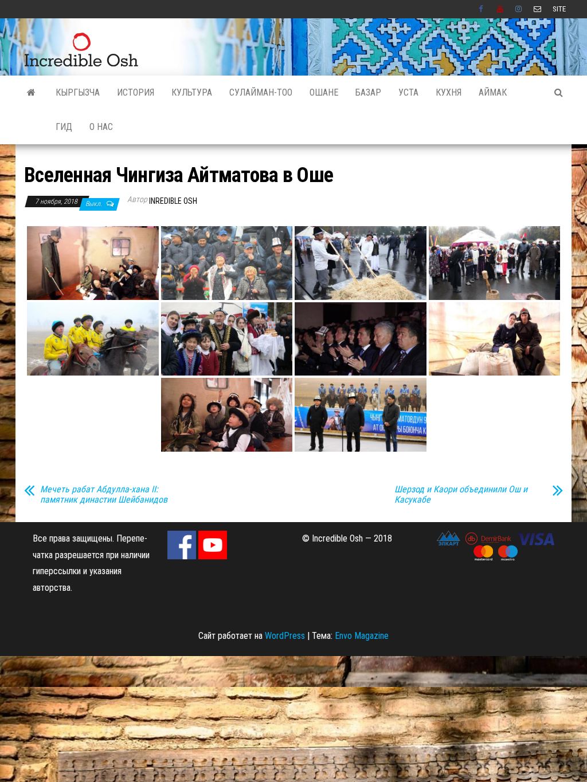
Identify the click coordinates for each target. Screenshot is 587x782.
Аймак (493, 92)
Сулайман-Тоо (260, 92)
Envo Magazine (362, 635)
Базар (368, 92)
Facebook (482, 9)
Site (559, 9)
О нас (101, 126)
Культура (191, 92)
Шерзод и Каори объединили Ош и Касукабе (460, 494)
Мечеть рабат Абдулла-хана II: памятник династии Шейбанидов (103, 494)
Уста (408, 92)
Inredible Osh (173, 201)
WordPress (285, 635)
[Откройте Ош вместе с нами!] (31, 93)
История (135, 92)
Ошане (324, 92)
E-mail (537, 9)
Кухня (448, 92)
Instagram (519, 9)
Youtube (500, 9)
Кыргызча (78, 92)
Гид (64, 126)
